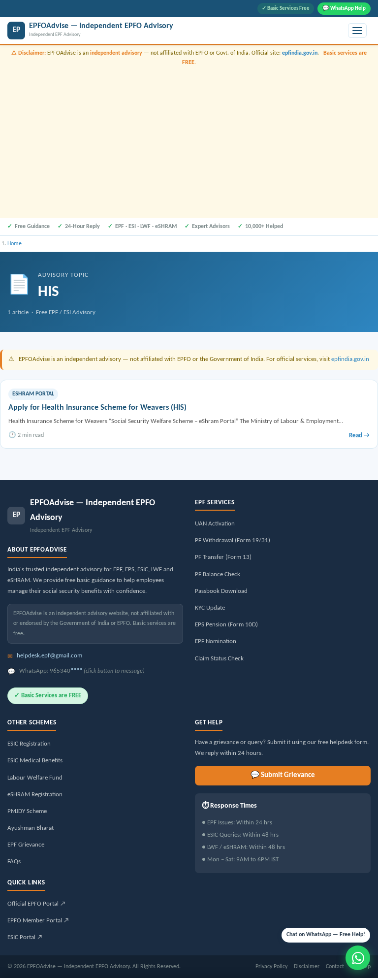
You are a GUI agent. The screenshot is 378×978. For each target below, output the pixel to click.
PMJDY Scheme (27, 811)
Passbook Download (221, 591)
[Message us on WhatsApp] (358, 957)
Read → (359, 435)
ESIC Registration (29, 744)
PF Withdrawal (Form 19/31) (232, 540)
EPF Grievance (25, 845)
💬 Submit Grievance (283, 775)
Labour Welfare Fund (35, 778)
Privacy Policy (271, 967)
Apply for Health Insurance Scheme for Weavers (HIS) (97, 408)
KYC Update (210, 608)
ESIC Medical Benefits (35, 760)
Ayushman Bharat (30, 828)
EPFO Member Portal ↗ (38, 920)
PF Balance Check (217, 574)
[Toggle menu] (357, 30)
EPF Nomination (215, 641)
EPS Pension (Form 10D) (226, 624)
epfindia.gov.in (299, 53)
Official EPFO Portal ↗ (36, 904)
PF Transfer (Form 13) (223, 557)
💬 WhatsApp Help (344, 8)
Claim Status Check (219, 658)
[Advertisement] (189, 141)
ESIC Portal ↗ (24, 937)
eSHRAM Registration (35, 794)
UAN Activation (215, 524)
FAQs (14, 861)
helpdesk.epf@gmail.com (49, 655)
